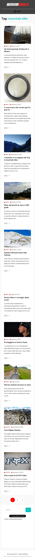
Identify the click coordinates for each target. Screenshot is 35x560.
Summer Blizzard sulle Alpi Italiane (15, 253)
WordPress (28, 556)
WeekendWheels (23, 554)
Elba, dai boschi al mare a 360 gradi (16, 206)
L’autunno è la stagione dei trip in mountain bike (17, 158)
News (7, 104)
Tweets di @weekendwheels (13, 519)
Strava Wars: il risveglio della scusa (16, 298)
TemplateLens (15, 556)
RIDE (7, 154)
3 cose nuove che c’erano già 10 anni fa (17, 108)
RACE (7, 46)
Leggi (6, 67)
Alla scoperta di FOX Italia (15, 475)
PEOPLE (8, 427)
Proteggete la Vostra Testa (15, 342)
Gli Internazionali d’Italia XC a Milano (16, 50)
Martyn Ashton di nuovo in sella (17, 385)
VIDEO (7, 202)
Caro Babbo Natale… (13, 430)
